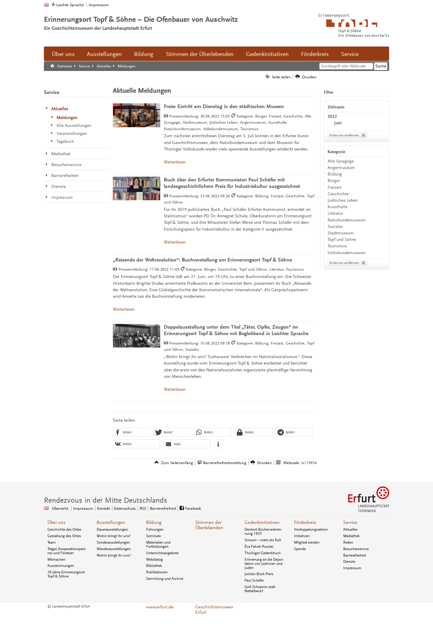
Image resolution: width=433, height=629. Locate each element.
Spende (300, 549)
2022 (332, 116)
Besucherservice (356, 549)
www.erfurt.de (159, 607)
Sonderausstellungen (113, 542)
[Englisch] (46, 4)
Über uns (63, 54)
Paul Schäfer (254, 580)
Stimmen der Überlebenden (200, 54)
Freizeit (334, 187)
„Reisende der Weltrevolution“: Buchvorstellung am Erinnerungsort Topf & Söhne (202, 260)
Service (349, 54)
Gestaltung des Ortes (64, 536)
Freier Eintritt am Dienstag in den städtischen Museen (224, 106)
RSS (143, 508)
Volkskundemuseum (347, 252)
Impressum (99, 5)
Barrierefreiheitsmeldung (224, 463)
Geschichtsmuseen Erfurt (214, 609)
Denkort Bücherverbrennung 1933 (263, 531)
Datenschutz (124, 508)
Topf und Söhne (342, 239)
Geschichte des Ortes (64, 529)
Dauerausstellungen (112, 529)
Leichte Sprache (70, 5)
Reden (348, 542)
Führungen (154, 529)
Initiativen (302, 536)
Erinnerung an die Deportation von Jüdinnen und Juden (264, 563)
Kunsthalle (337, 206)
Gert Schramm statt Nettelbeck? (259, 589)
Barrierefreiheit (163, 508)
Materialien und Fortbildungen (158, 544)
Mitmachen (56, 559)
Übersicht (60, 508)
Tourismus (337, 246)
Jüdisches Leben (343, 200)
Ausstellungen (104, 54)
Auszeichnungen (60, 566)
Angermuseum (341, 167)
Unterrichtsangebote (162, 553)
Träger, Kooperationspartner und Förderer (66, 551)
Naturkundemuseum (347, 220)
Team (51, 542)
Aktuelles (350, 529)
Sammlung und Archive (164, 579)
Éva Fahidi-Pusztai (258, 546)
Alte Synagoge (341, 161)
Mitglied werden (306, 542)
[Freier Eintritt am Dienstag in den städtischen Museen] (136, 115)
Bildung (143, 54)
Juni (338, 122)
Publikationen (157, 572)
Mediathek (351, 536)
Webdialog (154, 559)
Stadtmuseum (341, 233)
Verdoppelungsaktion (311, 529)
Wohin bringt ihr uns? (113, 536)
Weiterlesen (175, 162)
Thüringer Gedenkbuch (262, 553)
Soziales (335, 226)
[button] (131, 432)
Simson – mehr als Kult (262, 540)
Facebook (193, 508)
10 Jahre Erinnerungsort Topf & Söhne (66, 574)
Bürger (334, 180)
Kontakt (103, 508)
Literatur (335, 213)
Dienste (349, 562)
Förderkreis (315, 54)
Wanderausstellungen (114, 549)
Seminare (153, 536)
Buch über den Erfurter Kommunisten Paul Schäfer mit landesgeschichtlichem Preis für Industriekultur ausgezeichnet (232, 183)
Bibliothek (154, 566)
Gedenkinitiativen (267, 54)
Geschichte (338, 193)
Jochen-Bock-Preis (258, 574)
